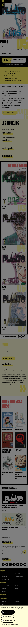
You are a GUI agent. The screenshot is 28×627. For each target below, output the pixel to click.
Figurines (17, 585)
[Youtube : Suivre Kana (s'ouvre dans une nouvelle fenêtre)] (24, 565)
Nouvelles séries (6, 585)
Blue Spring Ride (19, 576)
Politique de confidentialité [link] (10, 624)
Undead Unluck (18, 573)
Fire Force (4, 576)
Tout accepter (8, 612)
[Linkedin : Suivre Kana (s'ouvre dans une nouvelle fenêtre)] (17, 565)
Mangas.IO (17, 601)
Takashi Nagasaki (21, 49)
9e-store (4, 601)
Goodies (4, 588)
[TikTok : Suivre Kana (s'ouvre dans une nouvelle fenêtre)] (6, 565)
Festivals (4, 591)
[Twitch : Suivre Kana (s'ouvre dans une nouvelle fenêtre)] (10, 565)
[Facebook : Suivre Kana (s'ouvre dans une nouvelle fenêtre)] (14, 565)
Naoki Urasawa (5, 49)
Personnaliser (8, 620)
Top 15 (16, 588)
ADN (3, 604)
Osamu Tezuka (13, 49)
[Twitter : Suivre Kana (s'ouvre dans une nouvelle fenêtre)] (21, 565)
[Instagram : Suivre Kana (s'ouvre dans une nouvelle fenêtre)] (3, 565)
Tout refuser (8, 616)
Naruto (3, 573)
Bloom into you (5, 579)
